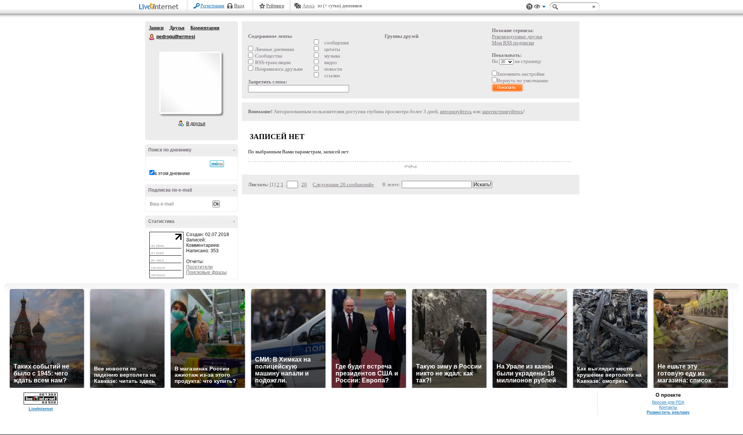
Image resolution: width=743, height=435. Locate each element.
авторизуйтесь (456, 111)
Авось (309, 5)
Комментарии (204, 28)
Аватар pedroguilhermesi (190, 83)
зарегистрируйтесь (502, 111)
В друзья (195, 123)
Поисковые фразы (206, 272)
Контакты (668, 407)
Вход (239, 5)
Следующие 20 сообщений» (343, 184)
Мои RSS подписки (513, 43)
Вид (540, 8)
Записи (156, 28)
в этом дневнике (172, 173)
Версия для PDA (668, 402)
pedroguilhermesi (152, 37)
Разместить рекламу (668, 412)
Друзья (177, 28)
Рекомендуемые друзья (517, 36)
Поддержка (529, 6)
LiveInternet (160, 7)
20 (304, 184)
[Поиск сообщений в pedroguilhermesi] (217, 163)
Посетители (199, 267)
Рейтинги (275, 5)
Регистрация (212, 5)
